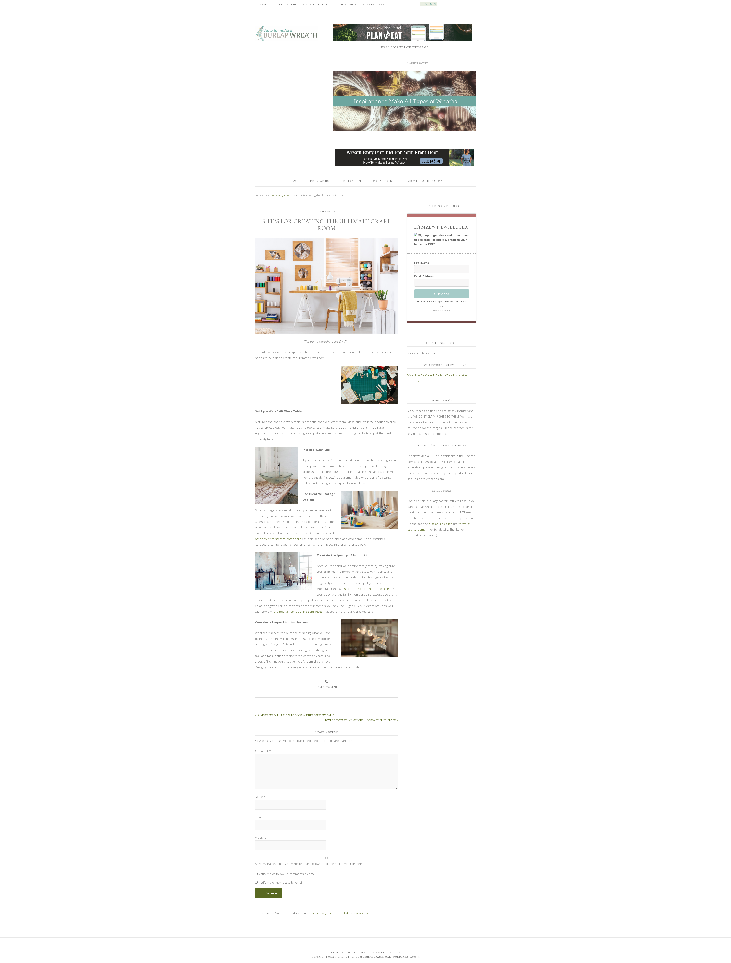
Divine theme (367, 952)
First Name (421, 263)
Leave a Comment (326, 687)
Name (260, 797)
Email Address (424, 276)
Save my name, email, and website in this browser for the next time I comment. (309, 863)
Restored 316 (390, 952)
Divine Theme (347, 956)
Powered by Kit (441, 310)
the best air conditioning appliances (298, 611)
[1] (404, 127)
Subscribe (441, 293)
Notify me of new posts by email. (280, 882)
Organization (326, 211)
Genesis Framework (376, 956)
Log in (415, 956)
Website (260, 837)
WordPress (401, 956)
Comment (263, 751)
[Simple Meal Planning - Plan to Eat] (402, 39)
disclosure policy (440, 524)
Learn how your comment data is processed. (341, 913)
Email (260, 817)
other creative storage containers (278, 539)
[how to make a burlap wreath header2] (404, 101)
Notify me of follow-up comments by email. (287, 874)
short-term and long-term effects (367, 589)
